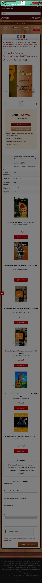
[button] (22, 1)
